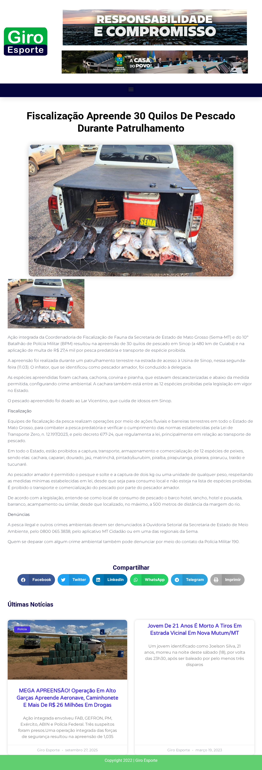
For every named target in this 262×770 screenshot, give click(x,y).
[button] (131, 89)
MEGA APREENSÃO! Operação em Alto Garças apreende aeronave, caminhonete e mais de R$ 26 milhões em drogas (67, 698)
